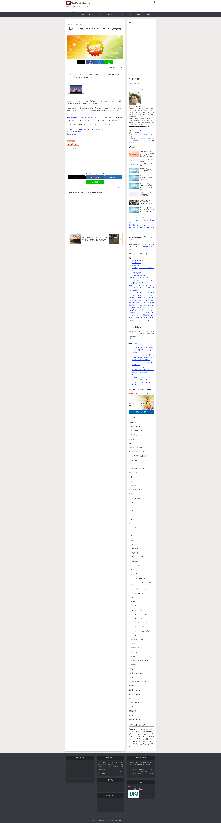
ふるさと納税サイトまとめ (140, 377)
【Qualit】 (132, 317)
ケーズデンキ (139, 310)
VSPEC (134, 290)
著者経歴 (109, 818)
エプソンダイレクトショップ (142, 285)
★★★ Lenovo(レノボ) (139, 260)
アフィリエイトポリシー (104, 789)
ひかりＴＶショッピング (139, 307)
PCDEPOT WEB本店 (136, 292)
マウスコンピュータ (138, 265)
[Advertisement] (134, 5)
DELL (70, 144)
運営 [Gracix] (125, 818)
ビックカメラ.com (134, 302)
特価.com (139, 317)
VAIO (130, 285)
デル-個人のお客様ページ (140, 275)
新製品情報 (72, 141)
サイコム (149, 287)
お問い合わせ (117, 818)
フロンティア (142, 290)
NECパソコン (141, 287)
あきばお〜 (144, 305)
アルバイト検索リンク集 (139, 380)
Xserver (145, 246)
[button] (152, 83)
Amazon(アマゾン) (137, 273)
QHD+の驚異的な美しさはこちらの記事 (79, 117)
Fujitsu (134, 283)
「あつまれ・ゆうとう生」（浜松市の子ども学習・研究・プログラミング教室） (143, 350)
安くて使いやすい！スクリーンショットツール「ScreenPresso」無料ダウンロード (141, 227)
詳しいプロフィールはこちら (136, 129)
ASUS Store (138, 297)
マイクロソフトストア (146, 283)
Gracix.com (116, 764)
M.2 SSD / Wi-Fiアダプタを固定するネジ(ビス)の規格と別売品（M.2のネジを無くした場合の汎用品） (143, 357)
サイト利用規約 (102, 786)
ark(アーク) (141, 295)
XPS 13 (76, 144)
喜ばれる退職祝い (72, 775)
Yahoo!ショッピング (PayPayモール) (140, 278)
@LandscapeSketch (139, 131)
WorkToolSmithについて (98, 818)
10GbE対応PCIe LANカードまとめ (143, 370)
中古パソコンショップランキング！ (140, 217)
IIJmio (130, 339)
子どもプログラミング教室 (144, 138)
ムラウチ (145, 297)
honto (133, 320)
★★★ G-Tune (136, 263)
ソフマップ (148, 292)
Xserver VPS (139, 731)
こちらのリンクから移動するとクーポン (82, 129)
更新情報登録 (136, 133)
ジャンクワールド (141, 320)
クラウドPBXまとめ (138, 367)
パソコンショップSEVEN (145, 300)
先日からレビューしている (75, 74)
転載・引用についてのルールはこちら (108, 771)
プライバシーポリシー (104, 784)
